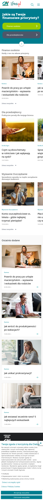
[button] (40, 443)
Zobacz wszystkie (7, 103)
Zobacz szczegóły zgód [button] (11, 482)
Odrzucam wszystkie (21, 497)
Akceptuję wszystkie (21, 493)
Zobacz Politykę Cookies (10, 486)
